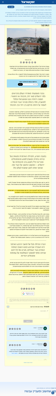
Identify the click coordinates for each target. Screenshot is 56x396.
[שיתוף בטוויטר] (29, 63)
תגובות (35, 327)
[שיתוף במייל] (32, 63)
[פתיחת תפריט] (3, 2)
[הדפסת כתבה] (20, 63)
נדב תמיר (27, 60)
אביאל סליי (40, 360)
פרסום (28, 321)
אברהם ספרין (40, 344)
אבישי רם (40, 328)
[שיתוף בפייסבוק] (26, 63)
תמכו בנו (10, 7)
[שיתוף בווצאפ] (23, 63)
